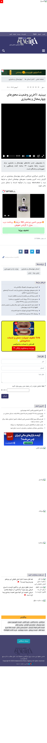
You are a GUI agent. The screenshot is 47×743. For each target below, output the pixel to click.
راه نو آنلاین (34, 622)
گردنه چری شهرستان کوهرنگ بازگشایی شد (26, 287)
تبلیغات (14, 34)
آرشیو (11, 34)
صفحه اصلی (40, 79)
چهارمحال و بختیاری (15, 79)
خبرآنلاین (23, 42)
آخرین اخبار (39, 406)
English (34, 34)
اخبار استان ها (29, 79)
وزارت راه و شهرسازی (11, 269)
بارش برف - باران (33, 273)
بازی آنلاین (25, 622)
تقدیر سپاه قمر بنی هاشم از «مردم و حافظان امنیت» (23, 296)
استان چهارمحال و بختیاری (30, 269)
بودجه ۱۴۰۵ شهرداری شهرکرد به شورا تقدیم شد (24, 311)
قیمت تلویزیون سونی (15, 622)
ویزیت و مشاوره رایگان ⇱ (23, 348)
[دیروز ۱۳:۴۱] (40, 582)
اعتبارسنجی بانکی (22, 627)
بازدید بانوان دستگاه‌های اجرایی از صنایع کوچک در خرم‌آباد (26, 425)
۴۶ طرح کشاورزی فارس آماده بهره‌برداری (31, 410)
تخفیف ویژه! (23, 230)
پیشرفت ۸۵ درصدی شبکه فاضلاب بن (27, 314)
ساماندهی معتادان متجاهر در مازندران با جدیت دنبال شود (26, 428)
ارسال (5, 396)
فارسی (43, 34)
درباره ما (18, 34)
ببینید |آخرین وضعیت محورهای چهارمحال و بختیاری (26, 97)
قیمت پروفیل (32, 630)
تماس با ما (24, 34)
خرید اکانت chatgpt (10, 630)
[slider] (11, 156)
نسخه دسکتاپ (23, 641)
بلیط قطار (41, 630)
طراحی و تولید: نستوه (22, 664)
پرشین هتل (19, 625)
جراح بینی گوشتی (29, 625)
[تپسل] (2, 71)
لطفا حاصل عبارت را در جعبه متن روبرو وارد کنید (29, 386)
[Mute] (8, 215)
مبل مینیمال (40, 625)
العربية (39, 34)
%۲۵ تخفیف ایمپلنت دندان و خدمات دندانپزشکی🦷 (23, 339)
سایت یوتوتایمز (23, 630)
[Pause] (5, 215)
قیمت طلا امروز (10, 627)
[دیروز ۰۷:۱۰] (40, 590)
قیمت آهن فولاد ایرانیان (36, 627)
